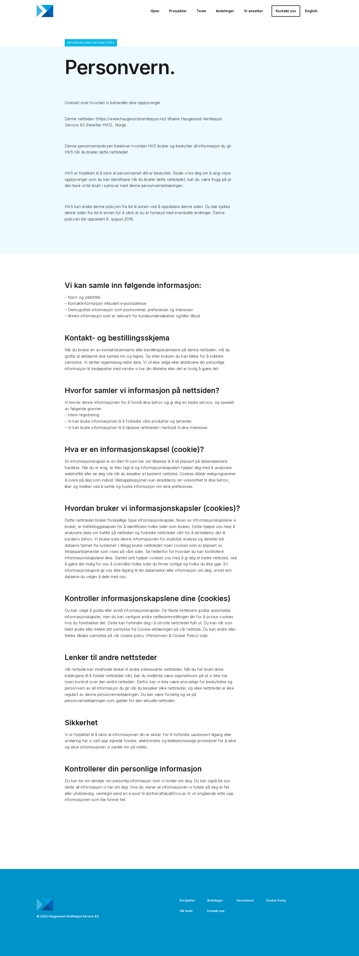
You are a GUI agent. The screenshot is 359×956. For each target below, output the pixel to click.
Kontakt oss (286, 11)
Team (201, 11)
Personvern (245, 900)
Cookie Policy (276, 900)
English (311, 11)
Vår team (186, 911)
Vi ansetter (253, 11)
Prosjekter (178, 11)
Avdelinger (225, 11)
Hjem (155, 11)
